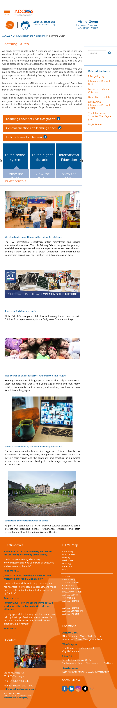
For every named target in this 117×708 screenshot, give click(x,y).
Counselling (68, 585)
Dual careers (68, 554)
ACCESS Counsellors (72, 610)
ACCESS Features (71, 582)
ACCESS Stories (70, 594)
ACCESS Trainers (70, 613)
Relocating (67, 551)
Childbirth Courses (72, 588)
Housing (66, 563)
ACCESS (66, 576)
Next (81, 160)
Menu (8, 13)
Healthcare (67, 560)
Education (67, 566)
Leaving (66, 557)
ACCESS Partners (70, 600)
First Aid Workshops (72, 591)
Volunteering (68, 579)
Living (65, 569)
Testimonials (68, 597)
